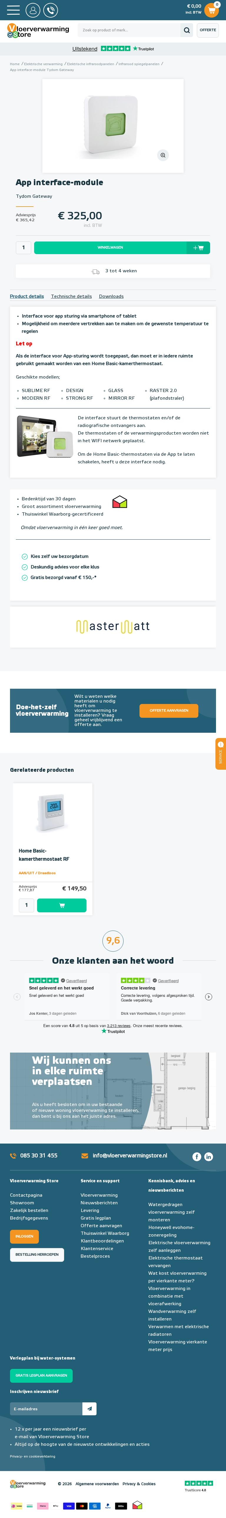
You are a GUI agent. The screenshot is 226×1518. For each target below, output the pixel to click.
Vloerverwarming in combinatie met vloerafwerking (169, 1296)
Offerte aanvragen (209, 33)
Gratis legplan (96, 1218)
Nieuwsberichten (99, 1203)
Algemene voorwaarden (97, 1484)
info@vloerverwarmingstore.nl (130, 1156)
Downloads (111, 296)
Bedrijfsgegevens (29, 1218)
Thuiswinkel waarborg (137, 1505)
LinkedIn (208, 1156)
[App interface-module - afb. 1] (113, 126)
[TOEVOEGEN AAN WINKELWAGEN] (53, 905)
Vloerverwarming (99, 1195)
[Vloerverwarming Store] (42, 30)
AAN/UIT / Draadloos (37, 873)
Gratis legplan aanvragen (41, 1375)
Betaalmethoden (69, 1505)
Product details (27, 296)
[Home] (13, 10)
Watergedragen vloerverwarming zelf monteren (171, 1212)
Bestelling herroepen (37, 1255)
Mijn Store (33, 10)
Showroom (22, 1203)
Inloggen (24, 1236)
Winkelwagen (211, 8)
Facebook (196, 1156)
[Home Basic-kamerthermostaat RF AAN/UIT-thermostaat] (52, 813)
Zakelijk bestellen (29, 1210)
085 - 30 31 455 (50, 10)
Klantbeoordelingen (102, 1241)
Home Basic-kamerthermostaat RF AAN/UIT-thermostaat (44, 859)
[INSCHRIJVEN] (89, 1408)
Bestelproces (95, 1256)
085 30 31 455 (38, 1156)
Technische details (71, 296)
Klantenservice (97, 1249)
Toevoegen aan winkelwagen (62, 905)
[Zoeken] (186, 30)
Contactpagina (26, 1195)
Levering (90, 1210)
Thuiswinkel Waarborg (105, 1233)
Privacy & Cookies (139, 1484)
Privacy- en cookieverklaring (32, 1456)
